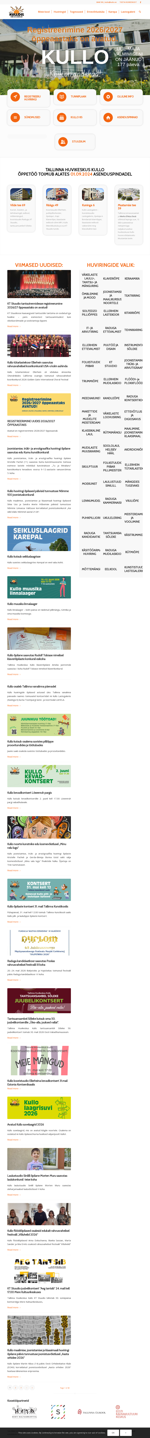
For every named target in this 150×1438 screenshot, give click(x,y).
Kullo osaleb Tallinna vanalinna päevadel (31, 686)
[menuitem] (127, 2)
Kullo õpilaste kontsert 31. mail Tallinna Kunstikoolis (37, 906)
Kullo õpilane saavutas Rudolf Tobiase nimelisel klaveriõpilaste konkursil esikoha (35, 657)
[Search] (140, 11)
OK (113, 1433)
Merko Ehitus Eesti (128, 216)
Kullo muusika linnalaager (22, 604)
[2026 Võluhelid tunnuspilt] (39, 1214)
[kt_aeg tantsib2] (39, 1270)
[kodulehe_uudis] (39, 284)
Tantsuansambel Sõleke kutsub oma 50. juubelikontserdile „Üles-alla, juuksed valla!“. (33, 1020)
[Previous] (137, 1401)
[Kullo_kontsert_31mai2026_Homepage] (39, 890)
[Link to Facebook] (140, 2)
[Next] (141, 1401)
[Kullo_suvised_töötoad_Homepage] (39, 725)
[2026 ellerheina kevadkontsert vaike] (39, 1060)
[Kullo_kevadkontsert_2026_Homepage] (39, 776)
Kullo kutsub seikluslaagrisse (23, 556)
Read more (12, 326)
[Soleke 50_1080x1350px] (39, 1000)
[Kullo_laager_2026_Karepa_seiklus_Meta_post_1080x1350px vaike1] (39, 538)
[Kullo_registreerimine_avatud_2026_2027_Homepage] (39, 404)
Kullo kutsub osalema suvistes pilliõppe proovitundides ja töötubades (30, 743)
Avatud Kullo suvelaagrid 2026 (25, 1124)
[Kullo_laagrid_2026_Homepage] (39, 1108)
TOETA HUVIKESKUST (128, 2)
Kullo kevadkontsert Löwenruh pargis (29, 792)
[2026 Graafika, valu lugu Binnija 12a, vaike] (39, 827)
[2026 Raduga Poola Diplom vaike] (39, 943)
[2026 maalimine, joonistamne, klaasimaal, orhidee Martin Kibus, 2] (39, 1330)
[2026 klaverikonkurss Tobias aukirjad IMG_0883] (39, 638)
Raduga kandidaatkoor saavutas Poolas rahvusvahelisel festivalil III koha (31, 962)
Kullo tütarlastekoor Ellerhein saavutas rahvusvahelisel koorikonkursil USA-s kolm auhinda (37, 364)
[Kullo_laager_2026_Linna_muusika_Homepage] (39, 587)
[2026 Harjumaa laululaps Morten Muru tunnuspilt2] (39, 1159)
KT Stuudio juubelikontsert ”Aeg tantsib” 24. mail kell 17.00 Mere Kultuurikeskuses (38, 1290)
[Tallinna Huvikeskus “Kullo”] (16, 11)
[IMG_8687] (39, 346)
